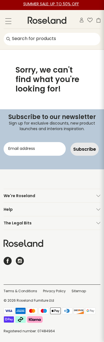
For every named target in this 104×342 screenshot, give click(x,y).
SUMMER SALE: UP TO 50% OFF (51, 4)
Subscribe (84, 149)
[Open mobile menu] (8, 22)
